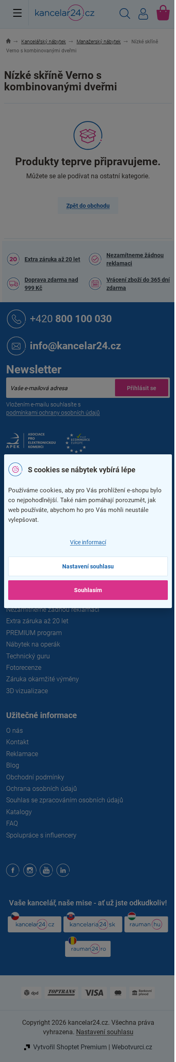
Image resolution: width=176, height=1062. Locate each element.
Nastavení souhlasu (88, 566)
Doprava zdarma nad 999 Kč (51, 283)
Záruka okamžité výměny (42, 679)
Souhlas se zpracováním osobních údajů (64, 800)
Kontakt (17, 742)
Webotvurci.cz (132, 1047)
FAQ (12, 823)
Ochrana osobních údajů (41, 789)
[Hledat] (125, 15)
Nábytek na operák (33, 644)
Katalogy (19, 812)
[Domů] (13, 42)
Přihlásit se (141, 387)
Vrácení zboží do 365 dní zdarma (138, 283)
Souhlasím (88, 590)
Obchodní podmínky (35, 777)
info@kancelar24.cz (75, 346)
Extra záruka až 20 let (52, 259)
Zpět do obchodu (88, 205)
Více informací (88, 542)
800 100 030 (71, 319)
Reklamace (22, 754)
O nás (14, 730)
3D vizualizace (27, 691)
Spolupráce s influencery (41, 835)
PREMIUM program (34, 633)
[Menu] (17, 12)
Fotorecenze (23, 667)
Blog (12, 765)
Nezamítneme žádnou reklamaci (135, 259)
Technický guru (28, 656)
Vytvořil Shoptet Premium (70, 1047)
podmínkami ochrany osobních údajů (53, 412)
